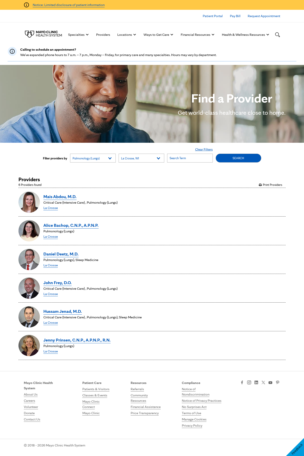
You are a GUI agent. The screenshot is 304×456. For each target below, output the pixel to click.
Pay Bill (235, 16)
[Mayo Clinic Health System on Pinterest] (277, 383)
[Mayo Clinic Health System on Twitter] (263, 383)
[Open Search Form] (277, 34)
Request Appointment (264, 16)
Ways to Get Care (156, 34)
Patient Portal (213, 16)
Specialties (76, 34)
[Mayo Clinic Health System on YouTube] (270, 383)
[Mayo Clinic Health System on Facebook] (242, 383)
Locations (124, 34)
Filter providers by (55, 158)
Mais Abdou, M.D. (60, 196)
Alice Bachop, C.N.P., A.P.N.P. (71, 225)
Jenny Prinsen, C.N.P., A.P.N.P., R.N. (77, 340)
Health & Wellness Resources (243, 34)
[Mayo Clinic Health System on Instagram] (249, 382)
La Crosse (50, 208)
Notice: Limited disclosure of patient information (69, 5)
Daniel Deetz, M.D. (61, 254)
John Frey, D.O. (57, 282)
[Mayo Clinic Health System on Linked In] (256, 383)
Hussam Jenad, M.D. (62, 311)
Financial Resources (195, 34)
